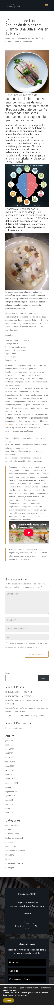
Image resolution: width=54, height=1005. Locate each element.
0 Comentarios (26, 41)
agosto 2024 (10, 795)
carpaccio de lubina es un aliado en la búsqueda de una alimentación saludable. (25, 131)
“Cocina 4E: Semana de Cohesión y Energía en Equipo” (26, 715)
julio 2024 (9, 800)
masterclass (10, 842)
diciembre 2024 (11, 778)
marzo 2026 (10, 757)
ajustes (24, 995)
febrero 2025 (10, 770)
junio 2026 (9, 745)
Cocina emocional (12, 41)
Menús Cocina (10, 846)
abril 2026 (9, 753)
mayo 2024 (9, 808)
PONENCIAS (9, 855)
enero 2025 (9, 774)
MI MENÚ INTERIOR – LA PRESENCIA (18, 696)
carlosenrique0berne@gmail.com (21, 38)
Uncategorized (10, 867)
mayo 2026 (9, 749)
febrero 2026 (10, 762)
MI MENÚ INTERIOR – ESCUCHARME (18, 692)
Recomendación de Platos (15, 863)
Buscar (8, 673)
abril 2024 (9, 812)
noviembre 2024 (11, 783)
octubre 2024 (10, 787)
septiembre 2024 (12, 791)
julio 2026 (9, 740)
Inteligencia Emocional (14, 838)
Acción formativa (11, 825)
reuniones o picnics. (13, 424)
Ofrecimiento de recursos (15, 850)
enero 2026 (9, 766)
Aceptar (8, 1000)
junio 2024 (9, 804)
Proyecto (8, 859)
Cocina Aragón (10, 829)
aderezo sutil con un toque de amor (25, 100)
